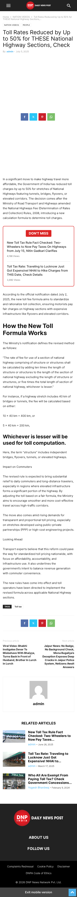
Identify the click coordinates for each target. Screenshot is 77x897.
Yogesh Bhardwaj (38, 787)
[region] (38, 151)
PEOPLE (26, 25)
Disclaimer (63, 866)
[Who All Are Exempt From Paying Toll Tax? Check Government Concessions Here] (14, 781)
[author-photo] (38, 698)
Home (6, 16)
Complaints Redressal (20, 866)
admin (10, 51)
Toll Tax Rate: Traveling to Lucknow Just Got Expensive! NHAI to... (48, 757)
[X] (33, 117)
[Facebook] (24, 117)
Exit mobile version (38, 892)
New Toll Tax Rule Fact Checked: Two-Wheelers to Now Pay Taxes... (49, 735)
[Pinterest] (42, 117)
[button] (8, 5)
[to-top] (72, 891)
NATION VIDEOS (21, 16)
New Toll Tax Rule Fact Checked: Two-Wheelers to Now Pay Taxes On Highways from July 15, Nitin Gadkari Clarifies (36, 247)
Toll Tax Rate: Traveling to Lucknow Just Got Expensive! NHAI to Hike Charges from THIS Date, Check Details (37, 270)
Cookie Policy (45, 866)
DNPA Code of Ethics (38, 873)
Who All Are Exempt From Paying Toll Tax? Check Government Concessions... (50, 779)
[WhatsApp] (51, 117)
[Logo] (38, 826)
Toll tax (18, 606)
